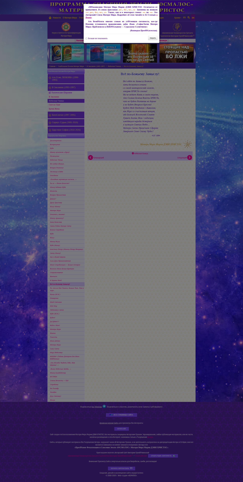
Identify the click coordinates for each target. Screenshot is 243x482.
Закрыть (153, 38)
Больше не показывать (97, 38)
